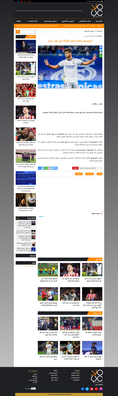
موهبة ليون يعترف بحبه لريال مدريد (48, 357)
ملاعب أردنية (54, 375)
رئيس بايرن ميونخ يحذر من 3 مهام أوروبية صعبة (26, 100)
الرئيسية (99, 21)
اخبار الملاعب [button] (32, 21)
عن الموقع (34, 376)
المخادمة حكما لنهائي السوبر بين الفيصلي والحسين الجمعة (23, 232)
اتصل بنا (35, 378)
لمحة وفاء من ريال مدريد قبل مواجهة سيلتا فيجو (48, 333)
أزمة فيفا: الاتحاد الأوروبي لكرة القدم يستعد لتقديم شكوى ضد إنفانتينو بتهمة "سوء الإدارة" (49, 25)
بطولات (55, 370)
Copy (75, 168)
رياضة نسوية (54, 378)
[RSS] (30, 1)
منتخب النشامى (85, 21)
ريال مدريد (50, 134)
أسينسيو (61, 134)
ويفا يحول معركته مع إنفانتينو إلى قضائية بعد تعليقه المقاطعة (26, 56)
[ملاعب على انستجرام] (27, 1)
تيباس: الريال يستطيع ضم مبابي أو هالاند (93, 333)
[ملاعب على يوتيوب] (22, 1)
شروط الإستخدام (33, 380)
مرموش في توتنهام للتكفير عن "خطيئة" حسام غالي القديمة (26, 209)
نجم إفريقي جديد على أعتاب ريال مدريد (70, 304)
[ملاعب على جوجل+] (25, 1)
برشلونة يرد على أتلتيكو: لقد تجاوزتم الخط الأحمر (70, 279)
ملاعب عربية (54, 380)
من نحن (35, 374)
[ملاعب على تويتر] (19, 1)
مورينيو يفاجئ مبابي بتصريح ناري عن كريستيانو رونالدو (48, 304)
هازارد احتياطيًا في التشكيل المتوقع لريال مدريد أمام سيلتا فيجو (70, 334)
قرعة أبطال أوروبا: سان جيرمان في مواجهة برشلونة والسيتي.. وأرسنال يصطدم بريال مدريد (25, 188)
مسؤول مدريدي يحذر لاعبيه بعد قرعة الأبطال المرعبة (93, 279)
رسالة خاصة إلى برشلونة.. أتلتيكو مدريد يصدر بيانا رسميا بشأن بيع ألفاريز (92, 305)
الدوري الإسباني (50, 21)
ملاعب (99, 174)
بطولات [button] (18, 21)
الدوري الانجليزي (68, 21)
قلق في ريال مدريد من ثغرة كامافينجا (92, 357)
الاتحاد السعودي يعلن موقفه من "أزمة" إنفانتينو (24, 244)
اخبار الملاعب (76, 380)
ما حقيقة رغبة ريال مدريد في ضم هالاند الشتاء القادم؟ (70, 357)
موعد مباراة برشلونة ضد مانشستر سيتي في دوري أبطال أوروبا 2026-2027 (26, 165)
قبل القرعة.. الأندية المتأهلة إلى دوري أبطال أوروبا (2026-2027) (23, 250)
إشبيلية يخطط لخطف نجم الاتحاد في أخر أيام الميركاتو (48, 279)
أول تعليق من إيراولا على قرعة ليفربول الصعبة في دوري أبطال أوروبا (26, 143)
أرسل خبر (35, 382)
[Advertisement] (70, 122)
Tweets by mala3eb (30, 266)
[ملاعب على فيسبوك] (16, 1)
